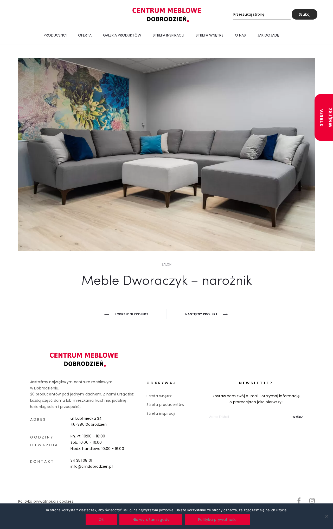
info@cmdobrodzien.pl (92, 466)
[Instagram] (312, 500)
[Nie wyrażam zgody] (326, 516)
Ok (101, 519)
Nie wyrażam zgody (150, 519)
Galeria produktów (122, 35)
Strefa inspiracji (168, 35)
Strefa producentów (165, 404)
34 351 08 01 (81, 460)
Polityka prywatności (217, 519)
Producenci (55, 35)
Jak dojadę (268, 35)
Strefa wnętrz (209, 35)
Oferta (85, 35)
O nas (240, 35)
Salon (166, 264)
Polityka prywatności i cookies (45, 501)
